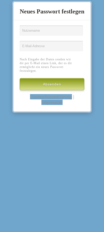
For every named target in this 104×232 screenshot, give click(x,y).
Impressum (52, 102)
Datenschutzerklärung (51, 96)
